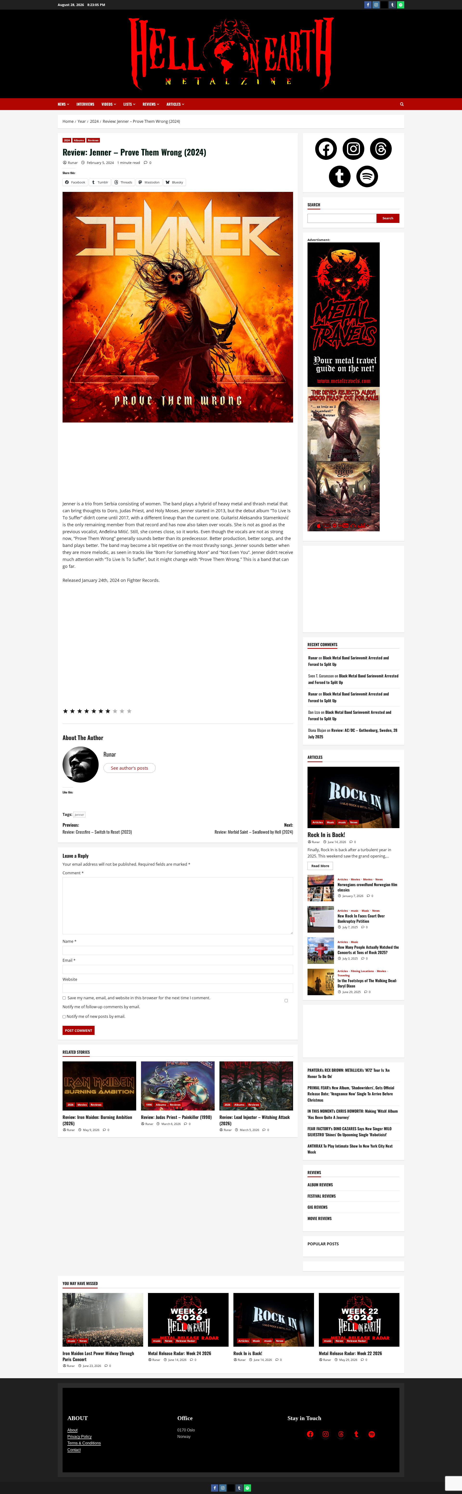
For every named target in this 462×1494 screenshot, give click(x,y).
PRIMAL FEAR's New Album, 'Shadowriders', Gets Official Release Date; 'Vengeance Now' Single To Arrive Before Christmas (351, 1094)
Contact (74, 1450)
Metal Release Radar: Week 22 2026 (350, 1353)
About (72, 1430)
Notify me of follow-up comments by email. (101, 1006)
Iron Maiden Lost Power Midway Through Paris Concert (98, 1356)
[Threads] (384, 4)
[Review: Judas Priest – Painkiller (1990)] (178, 1086)
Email (69, 960)
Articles (174, 104)
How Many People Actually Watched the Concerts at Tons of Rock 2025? (321, 950)
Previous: (97, 828)
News (62, 104)
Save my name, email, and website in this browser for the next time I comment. (139, 997)
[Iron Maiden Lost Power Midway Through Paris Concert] (103, 1320)
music (342, 822)
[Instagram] (376, 4)
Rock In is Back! (326, 834)
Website (70, 979)
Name (70, 941)
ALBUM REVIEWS (320, 1185)
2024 (67, 140)
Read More (322, 865)
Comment (73, 873)
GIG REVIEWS (317, 1207)
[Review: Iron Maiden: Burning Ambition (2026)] (99, 1086)
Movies (82, 1104)
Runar (73, 162)
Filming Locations (362, 971)
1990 (149, 1104)
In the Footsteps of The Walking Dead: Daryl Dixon (321, 982)
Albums (79, 140)
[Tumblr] (392, 4)
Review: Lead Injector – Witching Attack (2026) (254, 1120)
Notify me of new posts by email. (96, 1016)
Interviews (85, 104)
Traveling (344, 975)
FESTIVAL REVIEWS (322, 1196)
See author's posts (129, 768)
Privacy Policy (79, 1437)
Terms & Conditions (84, 1443)
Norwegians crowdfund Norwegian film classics (321, 888)
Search (314, 205)
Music (330, 822)
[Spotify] (400, 4)
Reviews (149, 104)
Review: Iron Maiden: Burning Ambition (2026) (97, 1120)
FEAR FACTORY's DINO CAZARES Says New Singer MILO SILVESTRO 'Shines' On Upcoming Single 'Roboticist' (349, 1132)
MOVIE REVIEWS (320, 1218)
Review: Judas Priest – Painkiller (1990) (176, 1117)
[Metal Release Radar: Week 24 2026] (188, 1320)
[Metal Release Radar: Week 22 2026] (359, 1320)
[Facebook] (368, 4)
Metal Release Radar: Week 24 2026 (179, 1353)
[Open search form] (401, 104)
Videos (107, 104)
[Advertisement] (178, 464)
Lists (127, 104)
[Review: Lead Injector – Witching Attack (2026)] (256, 1086)
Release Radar (185, 1341)
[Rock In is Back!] (353, 797)
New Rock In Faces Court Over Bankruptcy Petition (321, 919)
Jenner (79, 814)
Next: (254, 828)
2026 (70, 1104)
